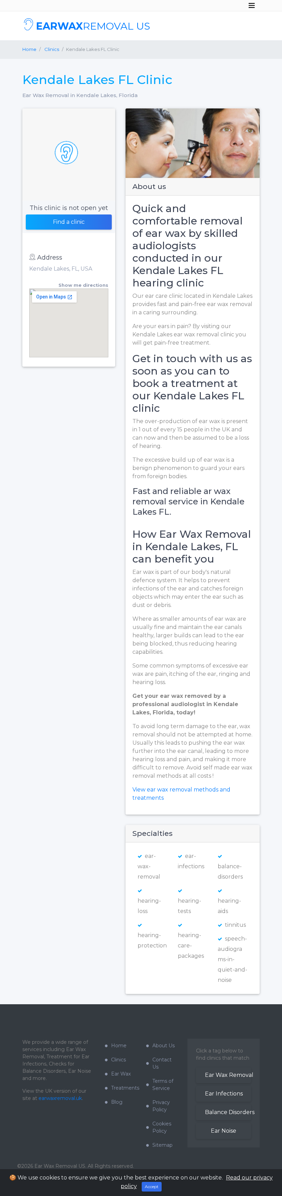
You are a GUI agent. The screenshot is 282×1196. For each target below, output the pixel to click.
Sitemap (162, 1145)
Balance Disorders (228, 1112)
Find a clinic (69, 222)
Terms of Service (162, 1084)
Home (29, 49)
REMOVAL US (93, 26)
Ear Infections (224, 1093)
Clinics (118, 1060)
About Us (163, 1045)
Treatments (123, 1088)
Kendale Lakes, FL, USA (60, 268)
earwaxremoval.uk (60, 1098)
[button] (132, 143)
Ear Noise (223, 1130)
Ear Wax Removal (228, 1075)
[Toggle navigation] (252, 5)
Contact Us (162, 1063)
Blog (116, 1102)
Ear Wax (121, 1074)
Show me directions (83, 285)
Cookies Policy (161, 1127)
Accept (152, 1186)
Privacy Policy (161, 1106)
